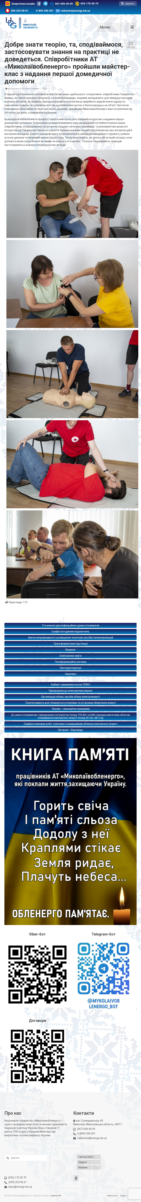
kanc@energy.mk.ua (20, 1186)
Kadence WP (56, 1196)
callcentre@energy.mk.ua (92, 1138)
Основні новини (30, 88)
